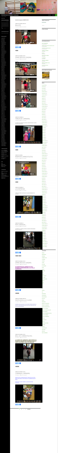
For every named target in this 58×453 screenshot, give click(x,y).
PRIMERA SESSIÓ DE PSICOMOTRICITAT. (48, 45)
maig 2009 (43, 233)
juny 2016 (43, 112)
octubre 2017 (44, 93)
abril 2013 (2, 91)
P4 (25, 298)
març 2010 (2, 127)
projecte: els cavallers (45, 308)
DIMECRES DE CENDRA (23, 57)
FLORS (43, 267)
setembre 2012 (44, 176)
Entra (2, 163)
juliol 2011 (43, 194)
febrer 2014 (2, 82)
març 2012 (2, 103)
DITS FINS (43, 264)
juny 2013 (43, 161)
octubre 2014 (44, 143)
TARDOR (43, 326)
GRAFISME (43, 270)
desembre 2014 (44, 140)
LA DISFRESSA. (20, 189)
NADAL (43, 282)
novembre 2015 (44, 122)
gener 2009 (43, 240)
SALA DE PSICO (44, 319)
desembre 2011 (3, 106)
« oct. (2, 28)
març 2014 (43, 150)
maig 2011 (43, 197)
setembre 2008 (44, 246)
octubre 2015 (44, 124)
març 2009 (43, 236)
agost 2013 (43, 160)
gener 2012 (43, 186)
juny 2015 (43, 130)
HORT (43, 272)
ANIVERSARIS (44, 254)
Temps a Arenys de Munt (4, 33)
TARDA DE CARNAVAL (22, 119)
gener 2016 (43, 119)
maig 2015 (43, 132)
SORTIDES (43, 324)
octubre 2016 (3, 53)
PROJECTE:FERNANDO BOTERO (47, 313)
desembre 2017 (44, 91)
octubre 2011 (44, 191)
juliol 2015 (43, 129)
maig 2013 (43, 163)
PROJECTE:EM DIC (44, 311)
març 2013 (43, 166)
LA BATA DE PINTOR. (45, 65)
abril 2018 (43, 86)
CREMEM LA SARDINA (45, 50)
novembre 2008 (44, 243)
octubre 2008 (3, 144)
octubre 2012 (44, 174)
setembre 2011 (44, 192)
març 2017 (43, 101)
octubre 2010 (44, 209)
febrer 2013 (43, 168)
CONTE (43, 262)
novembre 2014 (44, 142)
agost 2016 (43, 109)
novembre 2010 (44, 207)
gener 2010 (43, 222)
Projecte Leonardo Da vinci (45, 306)
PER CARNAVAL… (21, 225)
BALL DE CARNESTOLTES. (23, 336)
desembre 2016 (44, 104)
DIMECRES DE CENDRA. (23, 263)
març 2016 (43, 116)
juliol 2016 (43, 111)
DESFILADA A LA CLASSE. (23, 300)
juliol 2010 (43, 212)
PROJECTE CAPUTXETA (45, 303)
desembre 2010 (44, 205)
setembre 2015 (3, 65)
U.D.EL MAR (43, 329)
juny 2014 (43, 148)
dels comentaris (3, 165)
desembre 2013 (44, 153)
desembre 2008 (44, 241)
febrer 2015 (43, 137)
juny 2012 (43, 178)
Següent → (29, 409)
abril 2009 (43, 235)
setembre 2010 (44, 210)
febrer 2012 (43, 184)
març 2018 (43, 88)
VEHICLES (43, 331)
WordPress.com (3, 177)
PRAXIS (43, 300)
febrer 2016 (43, 117)
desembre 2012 (44, 171)
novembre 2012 (44, 173)
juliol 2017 (43, 96)
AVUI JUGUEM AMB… (45, 43)
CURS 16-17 (17, 293)
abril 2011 (43, 199)
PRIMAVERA (44, 301)
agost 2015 (43, 127)
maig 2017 (43, 98)
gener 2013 (2, 94)
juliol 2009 (43, 230)
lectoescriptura (44, 275)
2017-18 (17, 50)
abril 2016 (43, 114)
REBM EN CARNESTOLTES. (24, 157)
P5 (25, 23)
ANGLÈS (43, 252)
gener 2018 (2, 41)
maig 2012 (43, 179)
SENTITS (43, 321)
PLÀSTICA (43, 298)
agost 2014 (43, 147)
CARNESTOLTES (17, 23)
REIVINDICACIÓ (46, 79)
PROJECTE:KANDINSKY (45, 316)
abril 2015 (2, 70)
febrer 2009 (43, 238)
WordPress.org (3, 166)
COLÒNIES (43, 259)
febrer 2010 (43, 220)
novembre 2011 (44, 189)
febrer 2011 (43, 202)
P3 (42, 285)
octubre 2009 (3, 132)
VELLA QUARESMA (44, 332)
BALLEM (18, 25)
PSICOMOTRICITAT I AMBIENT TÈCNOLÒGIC (10, 15)
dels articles (3, 164)
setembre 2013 (44, 158)
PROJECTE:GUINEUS (45, 314)
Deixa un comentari (23, 120)
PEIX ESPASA (44, 293)
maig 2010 (43, 215)
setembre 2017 (3, 44)
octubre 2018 (44, 85)
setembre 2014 (44, 145)
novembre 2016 (44, 106)
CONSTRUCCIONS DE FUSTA (46, 48)
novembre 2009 (44, 225)
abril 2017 (43, 99)
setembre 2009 (44, 228)
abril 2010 (43, 217)
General (21, 23)
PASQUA (43, 290)
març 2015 (43, 135)
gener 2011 (43, 204)
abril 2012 (43, 181)
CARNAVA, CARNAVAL (22, 373)
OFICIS (43, 283)
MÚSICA (24, 23)
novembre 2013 (44, 155)
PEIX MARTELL (44, 295)
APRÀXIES (43, 256)
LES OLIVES (43, 277)
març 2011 (2, 115)
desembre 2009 (44, 223)
